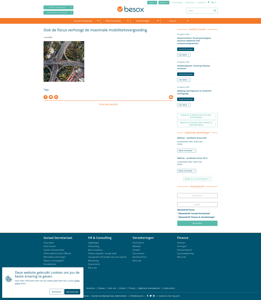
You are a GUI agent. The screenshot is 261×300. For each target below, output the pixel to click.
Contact (201, 2)
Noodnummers (140, 257)
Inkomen (181, 242)
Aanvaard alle (72, 291)
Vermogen (182, 246)
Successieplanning (185, 253)
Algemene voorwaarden (149, 288)
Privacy (132, 288)
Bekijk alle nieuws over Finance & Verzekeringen (196, 124)
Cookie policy (169, 288)
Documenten (139, 253)
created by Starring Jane (169, 296)
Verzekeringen (143, 20)
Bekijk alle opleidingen (196, 179)
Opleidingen (93, 242)
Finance (172, 20)
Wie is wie (92, 267)
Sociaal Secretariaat (83, 20)
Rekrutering (93, 260)
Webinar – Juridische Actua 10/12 (192, 158)
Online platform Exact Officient (57, 253)
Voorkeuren (57, 291)
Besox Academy (95, 249)
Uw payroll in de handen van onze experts (107, 257)
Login (151, 2)
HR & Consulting (113, 20)
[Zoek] (215, 10)
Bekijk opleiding (185, 151)
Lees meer (183, 55)
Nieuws (163, 2)
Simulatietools (50, 264)
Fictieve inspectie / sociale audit (102, 253)
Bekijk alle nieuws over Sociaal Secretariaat (196, 116)
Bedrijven (137, 246)
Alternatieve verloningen (55, 257)
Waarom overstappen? (54, 260)
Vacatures (177, 2)
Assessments (94, 264)
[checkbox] (197, 215)
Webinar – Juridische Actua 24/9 (191, 138)
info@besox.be (136, 296)
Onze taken (49, 242)
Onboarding (93, 246)
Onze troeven (50, 246)
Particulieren (138, 242)
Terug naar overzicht (108, 104)
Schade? (136, 249)
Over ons (189, 2)
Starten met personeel (57, 13)
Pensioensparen (184, 249)
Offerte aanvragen (57, 7)
